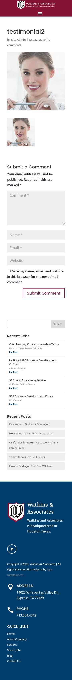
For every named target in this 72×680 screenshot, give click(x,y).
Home (11, 633)
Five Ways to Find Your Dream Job (29, 424)
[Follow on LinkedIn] (11, 549)
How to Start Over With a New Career (31, 433)
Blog (9, 655)
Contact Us (13, 661)
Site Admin (18, 40)
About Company (17, 639)
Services (12, 644)
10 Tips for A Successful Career (27, 457)
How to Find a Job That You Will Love (31, 466)
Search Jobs (14, 650)
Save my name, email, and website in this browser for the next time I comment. (35, 276)
